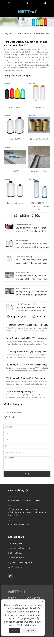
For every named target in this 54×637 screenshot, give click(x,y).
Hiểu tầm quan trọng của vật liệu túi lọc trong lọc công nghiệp (27, 325)
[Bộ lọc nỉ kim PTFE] (9, 275)
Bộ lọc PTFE (14, 171)
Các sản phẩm (23, 33)
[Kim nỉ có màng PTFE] (9, 291)
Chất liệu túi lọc (15, 553)
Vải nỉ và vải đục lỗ (16, 557)
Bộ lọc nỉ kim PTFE (22, 272)
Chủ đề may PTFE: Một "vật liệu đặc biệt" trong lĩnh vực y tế (27, 364)
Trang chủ (13, 598)
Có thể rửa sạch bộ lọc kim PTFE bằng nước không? (27, 378)
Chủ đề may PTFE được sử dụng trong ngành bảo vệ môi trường (27, 351)
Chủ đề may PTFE (15, 543)
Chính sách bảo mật (26, 625)
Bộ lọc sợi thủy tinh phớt (39, 171)
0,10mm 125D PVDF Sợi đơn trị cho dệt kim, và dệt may (39, 206)
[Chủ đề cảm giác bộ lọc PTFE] (15, 189)
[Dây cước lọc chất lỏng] (9, 259)
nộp (27, 473)
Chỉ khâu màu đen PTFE (14, 412)
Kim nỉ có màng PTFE (23, 288)
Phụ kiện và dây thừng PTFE (20, 562)
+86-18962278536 (15, 500)
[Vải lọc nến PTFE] (15, 125)
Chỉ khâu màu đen (41, 33)
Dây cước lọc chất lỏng (24, 256)
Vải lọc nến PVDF (39, 107)
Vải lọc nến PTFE (15, 139)
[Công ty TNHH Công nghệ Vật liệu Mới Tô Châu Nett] (27, 11)
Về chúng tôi (33, 598)
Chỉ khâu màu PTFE (15, 107)
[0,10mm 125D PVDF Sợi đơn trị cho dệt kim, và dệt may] (39, 189)
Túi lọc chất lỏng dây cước (39, 139)
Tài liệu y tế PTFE (15, 567)
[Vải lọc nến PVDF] (39, 93)
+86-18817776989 (32, 500)
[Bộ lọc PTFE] (15, 157)
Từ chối (14, 630)
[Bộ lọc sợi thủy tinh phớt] (39, 157)
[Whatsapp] (10, 576)
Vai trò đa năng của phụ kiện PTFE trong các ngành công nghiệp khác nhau (27, 338)
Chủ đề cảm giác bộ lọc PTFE (26, 304)
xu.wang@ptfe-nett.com (18, 524)
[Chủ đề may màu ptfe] (9, 227)
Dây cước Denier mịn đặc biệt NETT (21, 391)
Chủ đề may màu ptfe (23, 225)
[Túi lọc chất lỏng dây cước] (39, 125)
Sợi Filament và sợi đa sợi (19, 548)
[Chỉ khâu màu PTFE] (15, 93)
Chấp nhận (29, 630)
